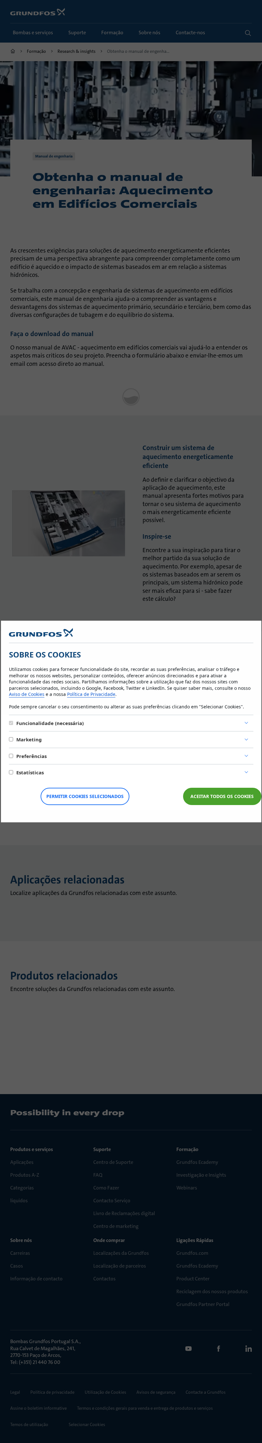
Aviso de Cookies (26, 694)
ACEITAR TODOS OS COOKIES (222, 796)
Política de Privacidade (91, 694)
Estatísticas (30, 772)
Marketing (29, 739)
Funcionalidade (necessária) (50, 723)
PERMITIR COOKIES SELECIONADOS (85, 796)
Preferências (31, 756)
